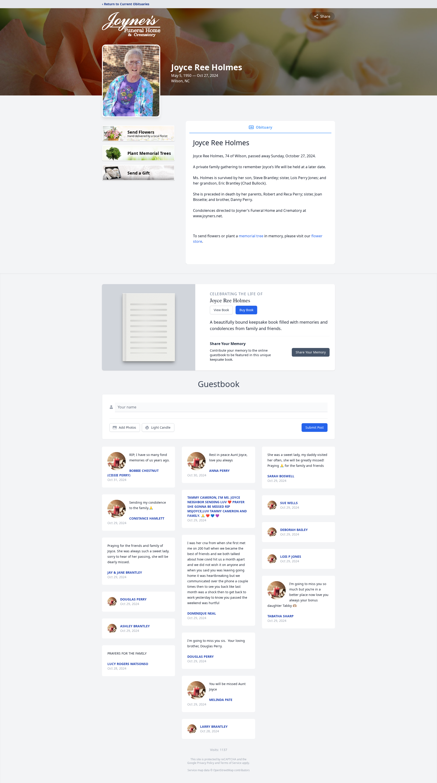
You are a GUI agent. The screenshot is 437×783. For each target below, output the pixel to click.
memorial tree (251, 235)
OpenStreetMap (223, 770)
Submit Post (314, 427)
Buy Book (246, 310)
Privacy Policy (205, 763)
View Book (221, 310)
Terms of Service (230, 763)
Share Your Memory (311, 352)
